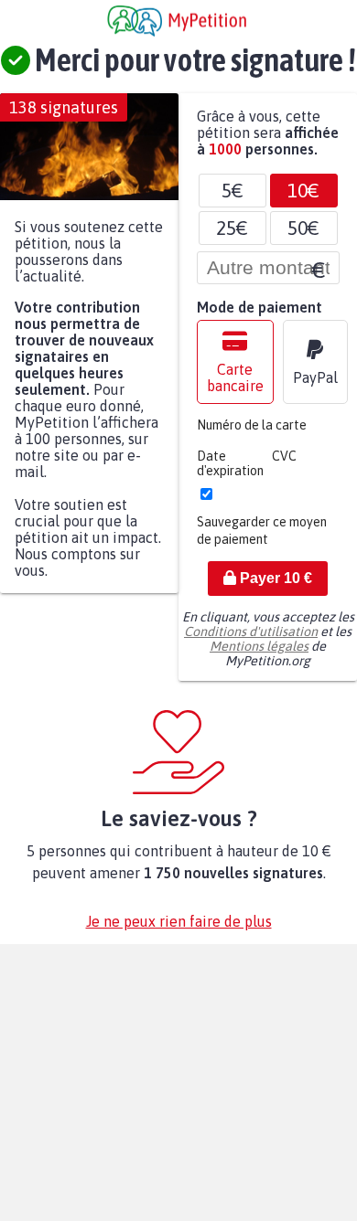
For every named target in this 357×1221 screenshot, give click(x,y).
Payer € (274, 587)
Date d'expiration (230, 472)
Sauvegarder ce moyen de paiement (262, 540)
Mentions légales (259, 655)
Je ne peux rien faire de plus (179, 930)
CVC (284, 465)
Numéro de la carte (252, 434)
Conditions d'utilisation (251, 640)
